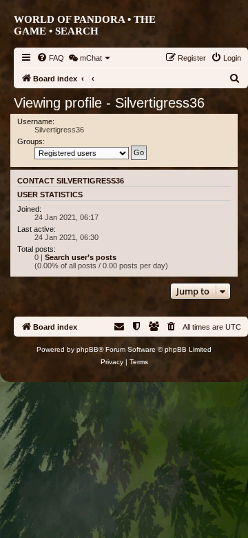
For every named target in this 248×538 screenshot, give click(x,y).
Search (77, 31)
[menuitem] (50, 58)
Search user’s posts (80, 257)
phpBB (87, 349)
